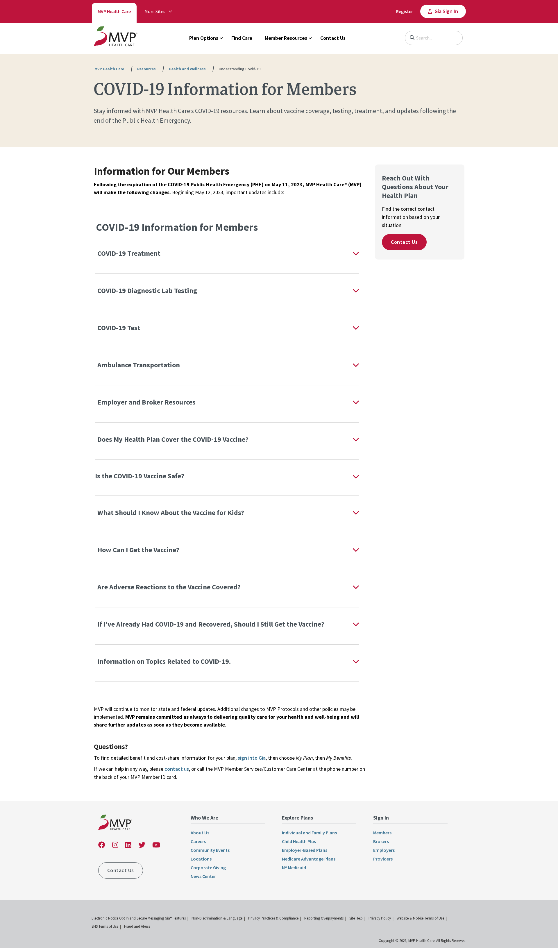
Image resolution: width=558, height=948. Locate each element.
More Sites (154, 11)
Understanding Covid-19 (239, 68)
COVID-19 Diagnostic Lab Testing (147, 290)
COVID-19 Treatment (128, 253)
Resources (146, 68)
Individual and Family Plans (309, 833)
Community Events (210, 850)
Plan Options (203, 38)
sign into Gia (252, 757)
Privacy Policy (380, 918)
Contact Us (333, 38)
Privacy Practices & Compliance (273, 918)
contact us (176, 768)
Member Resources (286, 38)
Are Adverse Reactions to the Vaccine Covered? (169, 586)
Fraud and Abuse (137, 926)
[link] (115, 37)
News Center (203, 876)
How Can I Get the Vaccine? (139, 549)
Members (382, 833)
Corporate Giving (208, 867)
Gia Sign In (446, 11)
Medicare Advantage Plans (308, 859)
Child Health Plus (299, 841)
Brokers (381, 841)
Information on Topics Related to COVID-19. (164, 661)
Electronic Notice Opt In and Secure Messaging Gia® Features (139, 918)
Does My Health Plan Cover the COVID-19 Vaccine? (172, 439)
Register (404, 11)
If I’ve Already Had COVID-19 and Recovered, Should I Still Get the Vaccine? (211, 624)
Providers (383, 859)
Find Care (241, 38)
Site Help (356, 918)
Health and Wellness (187, 68)
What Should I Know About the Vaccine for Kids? (171, 512)
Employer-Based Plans (304, 850)
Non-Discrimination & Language (217, 918)
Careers (198, 841)
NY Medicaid (294, 867)
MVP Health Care (114, 11)
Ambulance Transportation (138, 364)
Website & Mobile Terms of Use (420, 918)
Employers (384, 850)
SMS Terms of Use (105, 926)
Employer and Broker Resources (146, 402)
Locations (201, 859)
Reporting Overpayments (324, 918)
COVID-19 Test (118, 327)
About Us (200, 833)
